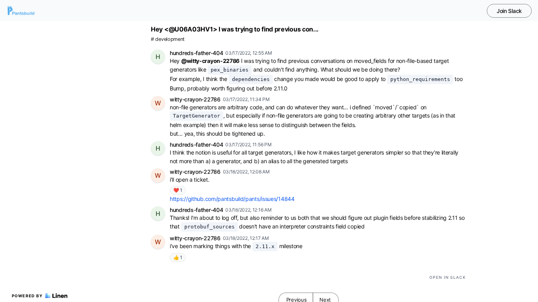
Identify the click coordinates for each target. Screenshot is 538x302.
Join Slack (509, 10)
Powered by (27, 295)
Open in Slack (447, 277)
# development (168, 39)
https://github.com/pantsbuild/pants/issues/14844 (232, 198)
